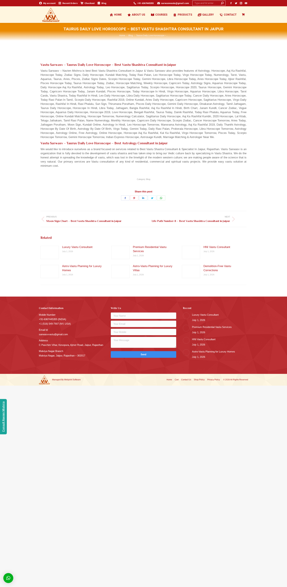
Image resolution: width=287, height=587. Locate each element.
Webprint (68, 380)
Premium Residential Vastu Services (149, 249)
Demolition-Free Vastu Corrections (217, 268)
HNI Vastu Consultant (216, 247)
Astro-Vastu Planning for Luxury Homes (82, 268)
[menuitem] (47, 3)
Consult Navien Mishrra (3, 416)
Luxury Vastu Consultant (77, 247)
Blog (148, 179)
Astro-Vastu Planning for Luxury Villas (152, 268)
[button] (8, 578)
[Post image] (50, 252)
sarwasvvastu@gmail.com (175, 3)
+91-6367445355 (145, 3)
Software (77, 380)
